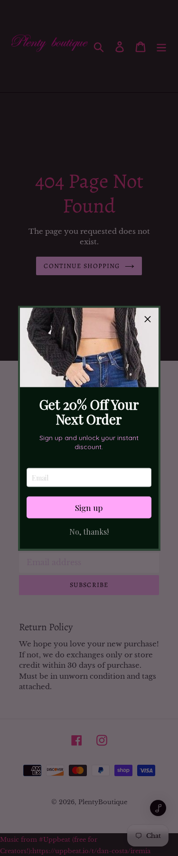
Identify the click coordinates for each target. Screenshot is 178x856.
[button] (147, 318)
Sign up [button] (89, 507)
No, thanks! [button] (89, 532)
